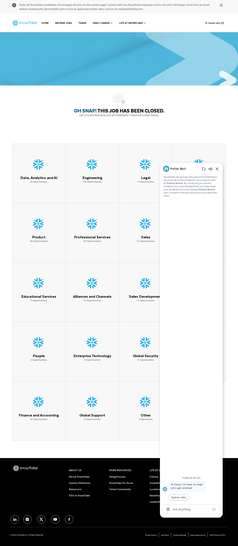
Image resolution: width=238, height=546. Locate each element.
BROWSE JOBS (63, 23)
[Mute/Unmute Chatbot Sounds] (210, 168)
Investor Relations (79, 483)
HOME (45, 23)
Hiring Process (117, 477)
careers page (98, 4)
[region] (191, 338)
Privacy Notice (151, 535)
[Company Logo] (25, 23)
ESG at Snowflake (79, 495)
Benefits (155, 495)
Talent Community (120, 489)
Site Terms (165, 535)
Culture (154, 477)
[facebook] (15, 519)
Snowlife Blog (158, 483)
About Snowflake (79, 477)
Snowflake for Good (121, 483)
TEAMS (82, 23)
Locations (155, 489)
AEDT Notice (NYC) (217, 535)
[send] (214, 509)
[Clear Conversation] (203, 168)
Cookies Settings (179, 535)
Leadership (156, 502)
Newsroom (75, 489)
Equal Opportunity (197, 535)
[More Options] (168, 509)
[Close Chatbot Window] (217, 168)
